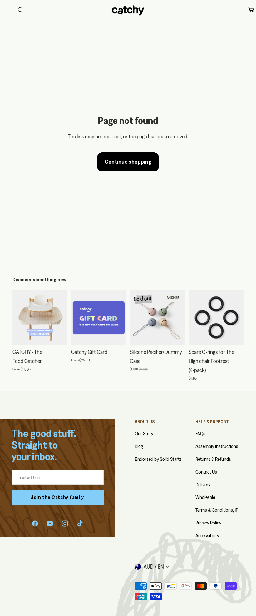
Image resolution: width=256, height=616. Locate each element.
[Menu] (12, 10)
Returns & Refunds (213, 459)
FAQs (200, 433)
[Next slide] (60, 318)
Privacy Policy (208, 522)
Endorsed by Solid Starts (158, 459)
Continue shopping (128, 162)
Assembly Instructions (216, 446)
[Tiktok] (80, 523)
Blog (139, 446)
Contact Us (206, 471)
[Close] (14, 10)
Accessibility (207, 535)
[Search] (20, 10)
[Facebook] (35, 523)
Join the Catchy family (57, 497)
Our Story (144, 433)
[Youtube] (50, 523)
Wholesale (205, 497)
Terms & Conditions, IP (216, 510)
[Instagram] (65, 523)
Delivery (202, 484)
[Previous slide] (19, 318)
